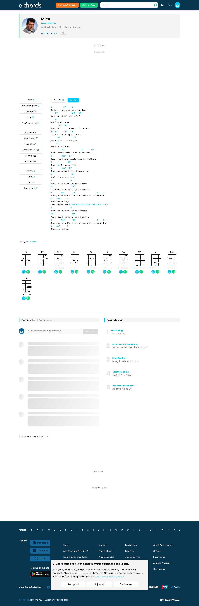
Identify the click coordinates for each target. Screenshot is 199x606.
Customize (126, 584)
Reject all (99, 584)
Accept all (73, 584)
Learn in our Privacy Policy (109, 576)
